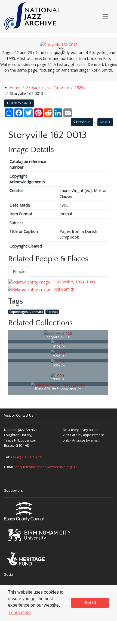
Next (104, 122)
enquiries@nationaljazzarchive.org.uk (46, 466)
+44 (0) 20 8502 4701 (26, 457)
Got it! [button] (90, 602)
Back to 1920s (20, 103)
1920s (80, 87)
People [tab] (19, 271)
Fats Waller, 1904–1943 (73, 281)
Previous (83, 122)
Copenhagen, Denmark (26, 312)
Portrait (52, 312)
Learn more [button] (20, 612)
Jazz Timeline (57, 87)
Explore (33, 87)
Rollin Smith (63, 289)
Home (14, 87)
